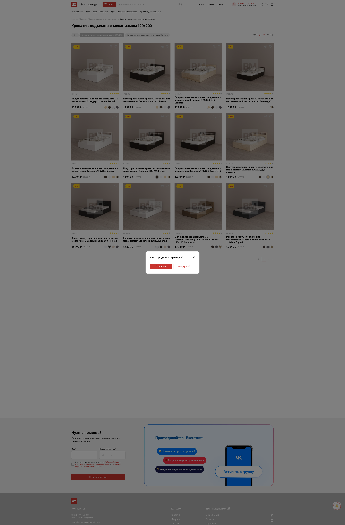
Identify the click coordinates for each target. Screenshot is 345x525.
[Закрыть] (193, 257)
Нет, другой (184, 266)
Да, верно (161, 266)
